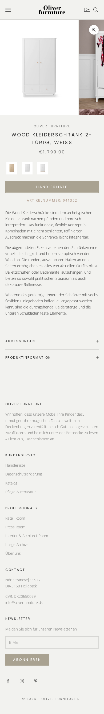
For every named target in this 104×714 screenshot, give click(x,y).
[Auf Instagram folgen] (22, 681)
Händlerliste (51, 186)
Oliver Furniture (52, 126)
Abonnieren (27, 659)
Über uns (13, 553)
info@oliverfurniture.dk (24, 602)
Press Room (15, 526)
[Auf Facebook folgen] (8, 681)
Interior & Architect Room (26, 535)
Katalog (11, 483)
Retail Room (15, 518)
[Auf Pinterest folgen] (35, 681)
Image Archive (17, 544)
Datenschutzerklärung (23, 474)
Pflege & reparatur (20, 491)
